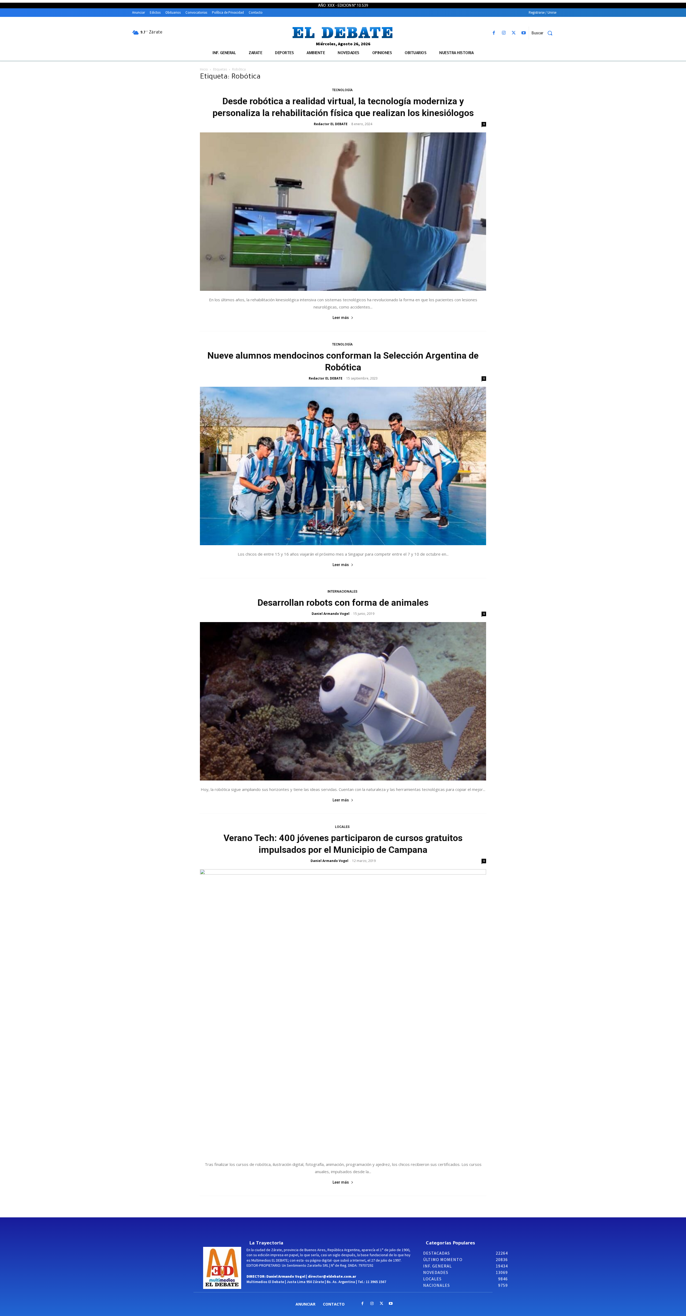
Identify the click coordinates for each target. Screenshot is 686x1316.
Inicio (204, 69)
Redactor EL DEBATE (331, 124)
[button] (544, 33)
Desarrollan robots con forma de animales (343, 602)
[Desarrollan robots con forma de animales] (343, 701)
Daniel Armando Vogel (330, 613)
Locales (342, 827)
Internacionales (342, 591)
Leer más (341, 317)
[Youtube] (523, 33)
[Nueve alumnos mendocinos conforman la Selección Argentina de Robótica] (343, 466)
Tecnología (342, 90)
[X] (513, 33)
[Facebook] (493, 33)
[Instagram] (503, 33)
